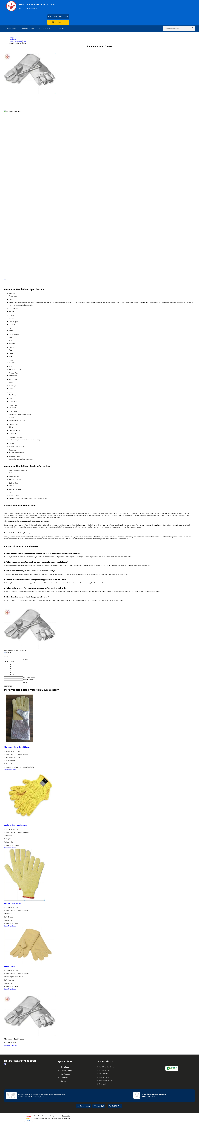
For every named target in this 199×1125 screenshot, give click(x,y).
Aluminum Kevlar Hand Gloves (17, 747)
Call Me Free (116, 1106)
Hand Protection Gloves (18, 41)
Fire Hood (102, 1084)
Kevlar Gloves (9, 966)
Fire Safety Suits (104, 1070)
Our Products (44, 28)
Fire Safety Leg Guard (106, 1081)
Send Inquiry (59, 22)
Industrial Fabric (104, 1077)
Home (12, 37)
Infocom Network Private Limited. (60, 1118)
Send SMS (100, 1106)
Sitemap (63, 1081)
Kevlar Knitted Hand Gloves (15, 825)
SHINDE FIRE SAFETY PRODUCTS (37, 6)
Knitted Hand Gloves (12, 903)
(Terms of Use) (66, 1116)
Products (13, 39)
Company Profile (27, 28)
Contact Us (59, 28)
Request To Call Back (11, 1045)
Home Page (11, 28)
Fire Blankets (103, 1074)
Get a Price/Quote (10, 770)
